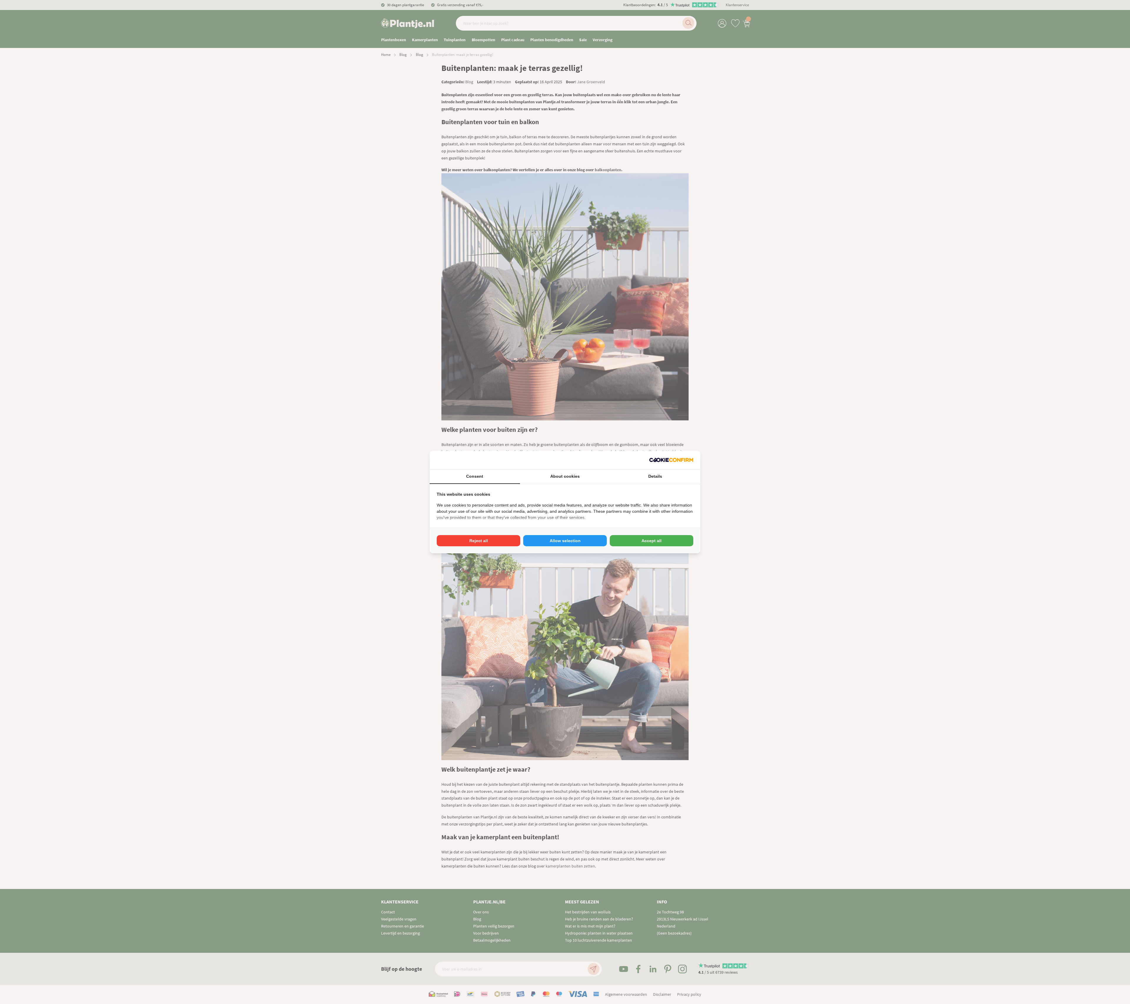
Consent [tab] (474, 476)
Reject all (478, 540)
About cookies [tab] (565, 476)
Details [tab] (655, 476)
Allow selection (565, 540)
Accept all (652, 540)
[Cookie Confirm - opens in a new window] (671, 460)
